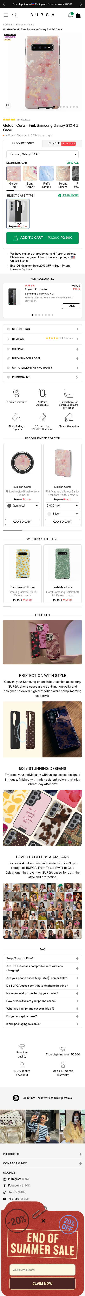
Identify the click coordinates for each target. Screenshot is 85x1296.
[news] (70, 15)
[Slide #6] (74, 107)
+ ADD (71, 306)
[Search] (14, 15)
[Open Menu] (6, 15)
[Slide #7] (77, 107)
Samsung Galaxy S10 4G (17, 25)
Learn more (70, 195)
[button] (16, 120)
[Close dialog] (43, 1221)
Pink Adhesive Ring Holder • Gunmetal (22, 493)
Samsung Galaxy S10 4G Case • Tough (22, 594)
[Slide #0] (54, 107)
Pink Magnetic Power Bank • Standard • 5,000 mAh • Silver (62, 493)
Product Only (23, 143)
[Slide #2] (60, 107)
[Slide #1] (57, 107)
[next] (81, 4)
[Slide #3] (64, 107)
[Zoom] (8, 106)
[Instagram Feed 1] (43, 1127)
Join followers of (47, 1098)
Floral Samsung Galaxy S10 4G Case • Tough (62, 594)
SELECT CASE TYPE (19, 195)
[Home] (42, 15)
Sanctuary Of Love (23, 587)
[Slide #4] (67, 107)
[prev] (4, 4)
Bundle (61, 143)
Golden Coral (22, 486)
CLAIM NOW (42, 1283)
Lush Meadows (62, 587)
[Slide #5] (70, 107)
